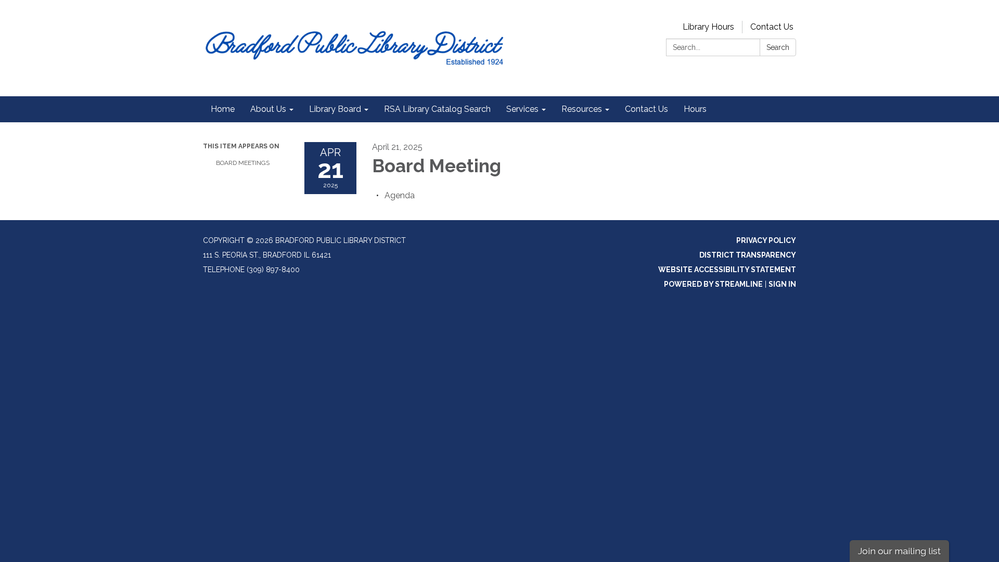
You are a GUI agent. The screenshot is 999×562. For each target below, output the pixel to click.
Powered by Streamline (713, 284)
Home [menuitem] (223, 109)
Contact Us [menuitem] (646, 109)
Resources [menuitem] (581, 109)
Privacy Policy (766, 240)
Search (777, 47)
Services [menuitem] (522, 109)
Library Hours (708, 27)
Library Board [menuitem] (335, 109)
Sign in (782, 284)
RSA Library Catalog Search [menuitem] (437, 109)
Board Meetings (243, 163)
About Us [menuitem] (268, 109)
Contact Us (771, 27)
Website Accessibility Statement (727, 269)
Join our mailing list (899, 550)
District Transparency (747, 255)
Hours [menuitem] (695, 109)
